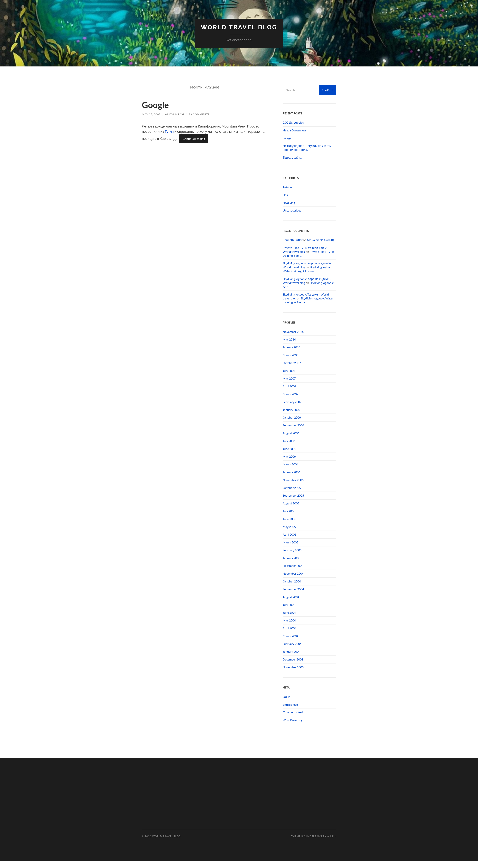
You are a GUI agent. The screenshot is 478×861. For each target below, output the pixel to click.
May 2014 (289, 339)
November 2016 (293, 331)
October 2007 (292, 363)
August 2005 (291, 503)
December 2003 (293, 659)
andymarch (174, 114)
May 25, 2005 (151, 114)
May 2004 (289, 620)
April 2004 (289, 628)
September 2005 (293, 495)
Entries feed (290, 704)
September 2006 (293, 425)
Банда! (287, 138)
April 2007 (289, 386)
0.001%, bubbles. (293, 122)
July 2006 (289, 441)
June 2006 (289, 448)
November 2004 (293, 573)
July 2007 (289, 370)
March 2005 (290, 542)
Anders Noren (316, 836)
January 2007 (291, 409)
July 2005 (289, 511)
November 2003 (293, 667)
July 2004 (289, 604)
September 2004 (293, 589)
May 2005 (289, 527)
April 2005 (289, 534)
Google (155, 105)
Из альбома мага (294, 130)
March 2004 (290, 636)
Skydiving (289, 202)
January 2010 (291, 347)
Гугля (169, 131)
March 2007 (290, 394)
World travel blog (239, 27)
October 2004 (292, 581)
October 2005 (292, 487)
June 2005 (289, 519)
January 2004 (291, 651)
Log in (286, 696)
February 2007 (292, 402)
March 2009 (290, 355)
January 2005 (291, 558)
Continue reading (194, 138)
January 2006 (291, 472)
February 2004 (292, 643)
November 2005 (293, 480)
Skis (285, 195)
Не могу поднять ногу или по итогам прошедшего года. (307, 147)
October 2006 (292, 417)
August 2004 (291, 597)
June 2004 (289, 612)
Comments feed (293, 712)
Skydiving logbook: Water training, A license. (308, 269)
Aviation (288, 187)
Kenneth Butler (292, 240)
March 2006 (290, 464)
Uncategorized (292, 210)
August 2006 (291, 433)
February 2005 (292, 550)
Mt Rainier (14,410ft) (320, 240)
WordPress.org (292, 720)
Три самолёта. (292, 157)
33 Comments (199, 114)
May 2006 (289, 456)
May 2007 (289, 378)
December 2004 (293, 565)
